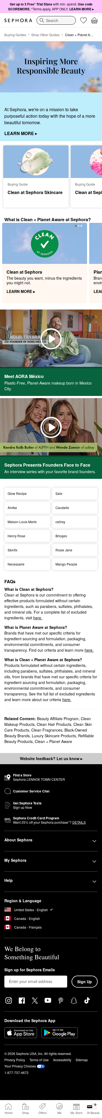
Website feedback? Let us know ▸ (51, 758)
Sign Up (84, 981)
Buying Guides (15, 34)
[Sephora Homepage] (18, 20)
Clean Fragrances (46, 730)
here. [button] (37, 617)
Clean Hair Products (54, 724)
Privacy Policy (14, 1059)
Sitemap (82, 1059)
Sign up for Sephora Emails (29, 969)
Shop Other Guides (45, 34)
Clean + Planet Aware (53, 741)
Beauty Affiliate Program (58, 718)
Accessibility (62, 1059)
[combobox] (56, 20)
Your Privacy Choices (20, 1066)
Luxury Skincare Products (54, 735)
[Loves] (83, 20)
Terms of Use (39, 1059)
